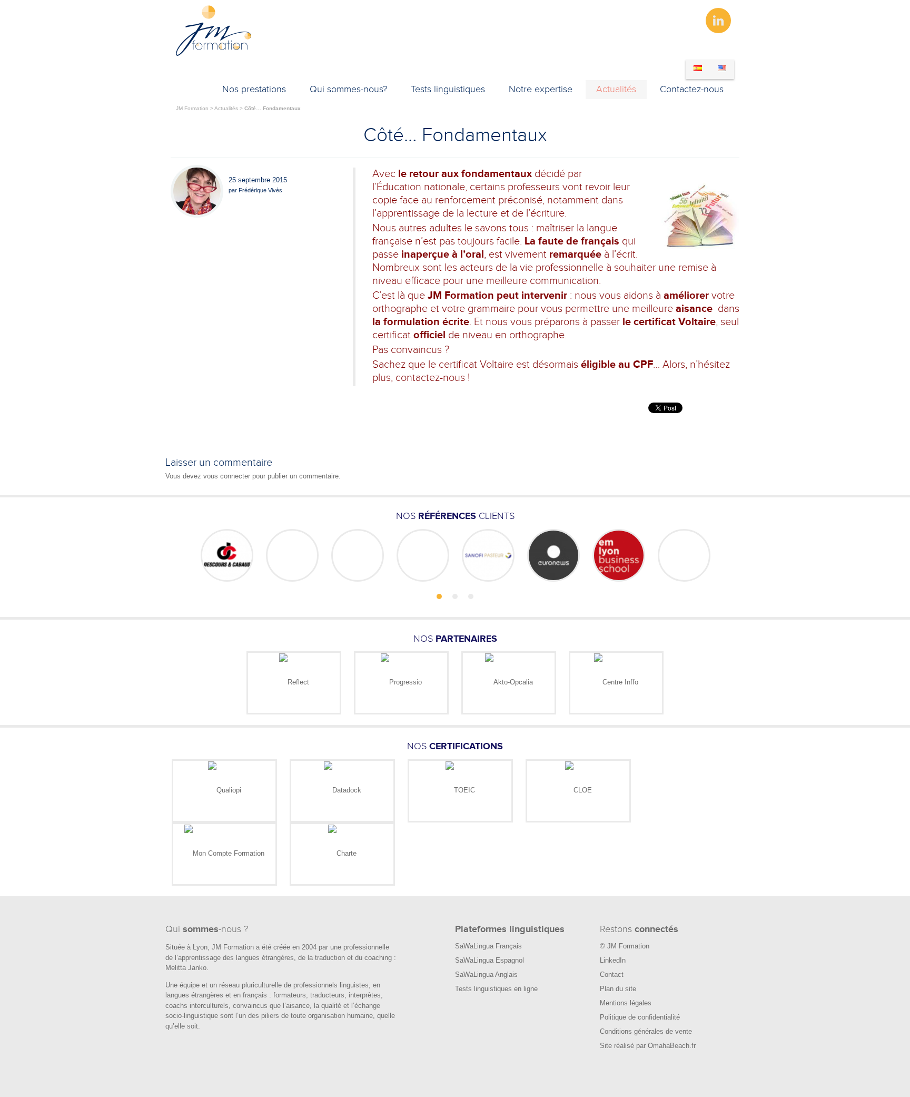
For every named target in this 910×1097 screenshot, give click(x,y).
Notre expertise (540, 89)
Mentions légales (625, 1003)
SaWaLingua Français (488, 946)
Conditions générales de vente (646, 1031)
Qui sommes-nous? (348, 89)
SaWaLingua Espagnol (489, 960)
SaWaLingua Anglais (486, 974)
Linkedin (718, 20)
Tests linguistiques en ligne (496, 989)
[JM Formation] (214, 54)
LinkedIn (613, 960)
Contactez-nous (692, 89)
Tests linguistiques (448, 89)
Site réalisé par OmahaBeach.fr (648, 1046)
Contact (612, 974)
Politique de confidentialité (640, 1017)
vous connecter (226, 476)
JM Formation (192, 108)
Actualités (616, 89)
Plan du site (618, 989)
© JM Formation (624, 946)
